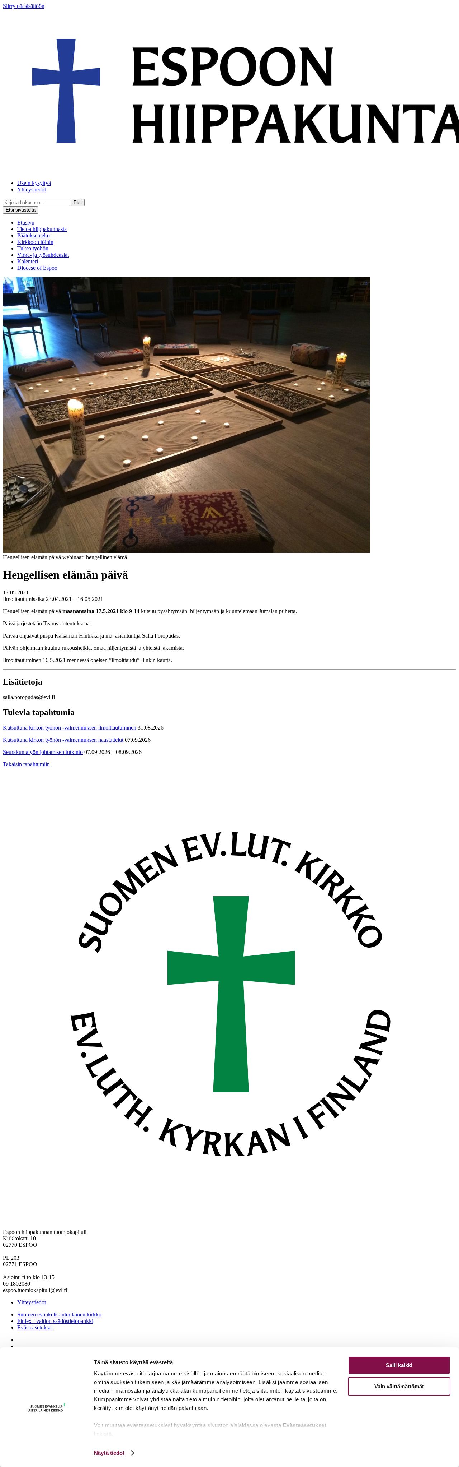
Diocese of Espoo (37, 268)
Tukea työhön (32, 248)
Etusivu (25, 222)
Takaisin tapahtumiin (26, 764)
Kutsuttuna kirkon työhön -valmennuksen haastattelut (63, 740)
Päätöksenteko (33, 235)
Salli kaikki (399, 1365)
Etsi (78, 202)
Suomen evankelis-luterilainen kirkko (59, 1314)
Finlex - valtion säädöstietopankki (55, 1321)
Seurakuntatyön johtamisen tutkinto (43, 752)
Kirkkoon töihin (35, 242)
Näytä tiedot (109, 1453)
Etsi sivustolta (21, 210)
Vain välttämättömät (399, 1386)
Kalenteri (27, 261)
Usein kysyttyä (34, 183)
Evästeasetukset (35, 1327)
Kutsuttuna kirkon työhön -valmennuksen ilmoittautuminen (69, 728)
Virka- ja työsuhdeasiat (43, 255)
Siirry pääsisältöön (23, 6)
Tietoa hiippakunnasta (42, 229)
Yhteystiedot (31, 189)
